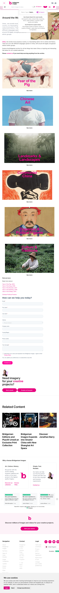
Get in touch (9, 390)
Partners (4, 551)
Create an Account (26, 390)
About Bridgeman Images (5, 546)
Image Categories (5, 560)
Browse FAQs (16, 483)
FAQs (3, 570)
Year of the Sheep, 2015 (9, 291)
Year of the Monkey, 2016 (9, 289)
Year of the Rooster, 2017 (9, 288)
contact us (10, 53)
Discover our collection (9, 483)
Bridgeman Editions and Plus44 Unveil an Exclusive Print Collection (10, 440)
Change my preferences (23, 588)
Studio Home (4, 567)
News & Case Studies (4, 555)
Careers (4, 563)
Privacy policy (37, 550)
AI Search (38, 6)
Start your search (29, 528)
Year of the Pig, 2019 (8, 284)
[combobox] (29, 7)
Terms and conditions (38, 545)
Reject (12, 588)
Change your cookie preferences (38, 563)
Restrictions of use (38, 558)
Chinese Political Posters (9, 294)
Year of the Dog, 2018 (8, 286)
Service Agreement (38, 554)
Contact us (36, 485)
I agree (6, 588)
